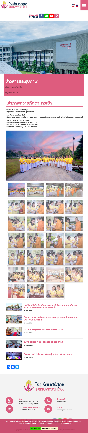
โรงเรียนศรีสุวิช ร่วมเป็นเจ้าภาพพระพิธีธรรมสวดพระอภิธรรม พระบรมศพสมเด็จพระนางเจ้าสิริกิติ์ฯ (50, 306)
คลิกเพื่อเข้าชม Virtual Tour (28, 410)
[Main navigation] (84, 5)
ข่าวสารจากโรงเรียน (14, 87)
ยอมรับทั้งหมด (35, 428)
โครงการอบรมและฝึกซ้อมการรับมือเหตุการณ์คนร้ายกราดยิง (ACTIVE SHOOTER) (50, 318)
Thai (77, 5)
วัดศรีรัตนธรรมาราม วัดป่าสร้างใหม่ (17, 120)
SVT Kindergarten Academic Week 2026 (43, 329)
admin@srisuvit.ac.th (65, 410)
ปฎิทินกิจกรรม (11, 92)
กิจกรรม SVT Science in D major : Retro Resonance (48, 354)
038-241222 (61, 401)
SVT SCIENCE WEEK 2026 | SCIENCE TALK (43, 342)
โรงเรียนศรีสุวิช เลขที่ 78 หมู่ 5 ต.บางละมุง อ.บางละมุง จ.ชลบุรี (29, 402)
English (73, 5)
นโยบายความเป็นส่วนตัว (49, 428)
